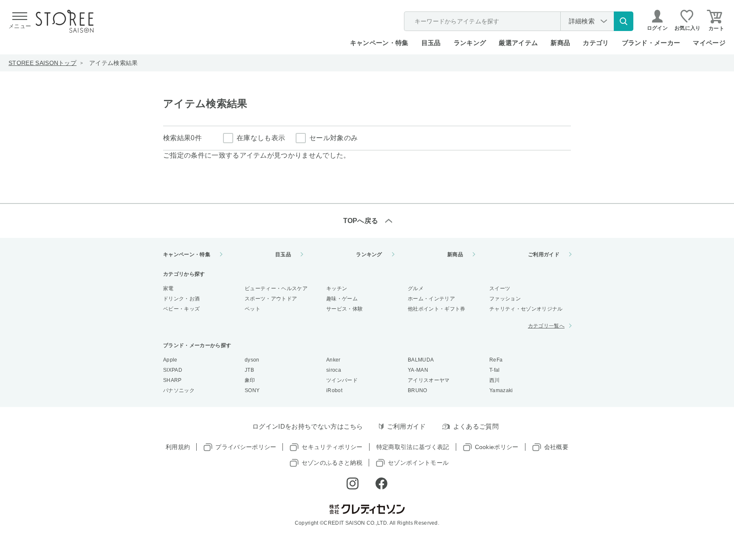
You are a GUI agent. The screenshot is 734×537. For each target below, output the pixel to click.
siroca (333, 370)
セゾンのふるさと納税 (332, 462)
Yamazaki (501, 390)
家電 (168, 288)
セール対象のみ (333, 137)
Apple (170, 360)
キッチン (336, 288)
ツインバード (342, 380)
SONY (252, 390)
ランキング (470, 42)
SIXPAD (172, 370)
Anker (333, 360)
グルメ (415, 288)
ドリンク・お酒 (181, 299)
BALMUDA (421, 360)
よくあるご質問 (476, 426)
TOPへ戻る (360, 220)
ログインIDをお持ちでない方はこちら (307, 426)
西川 (494, 380)
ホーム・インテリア (431, 299)
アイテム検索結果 (113, 62)
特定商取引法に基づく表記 (412, 447)
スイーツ (499, 288)
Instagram (353, 483)
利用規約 (178, 447)
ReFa (496, 360)
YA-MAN (418, 370)
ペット (252, 309)
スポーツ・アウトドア (271, 299)
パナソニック (179, 390)
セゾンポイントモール (418, 462)
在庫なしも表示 (261, 137)
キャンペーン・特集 (379, 42)
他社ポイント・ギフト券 (437, 309)
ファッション (505, 299)
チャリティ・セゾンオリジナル (525, 309)
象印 (250, 380)
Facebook (381, 483)
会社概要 (556, 447)
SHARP (172, 380)
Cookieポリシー (497, 447)
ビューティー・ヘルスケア (276, 288)
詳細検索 (582, 21)
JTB (249, 370)
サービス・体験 (344, 309)
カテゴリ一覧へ (546, 326)
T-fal (494, 370)
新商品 (560, 42)
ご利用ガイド (543, 254)
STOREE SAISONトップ (42, 62)
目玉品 (431, 42)
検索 (623, 21)
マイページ (709, 42)
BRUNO (417, 390)
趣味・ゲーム (342, 299)
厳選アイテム (518, 42)
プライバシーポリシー (245, 447)
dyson (252, 360)
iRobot (334, 390)
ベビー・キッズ (181, 309)
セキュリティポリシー (332, 447)
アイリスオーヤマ (429, 380)
